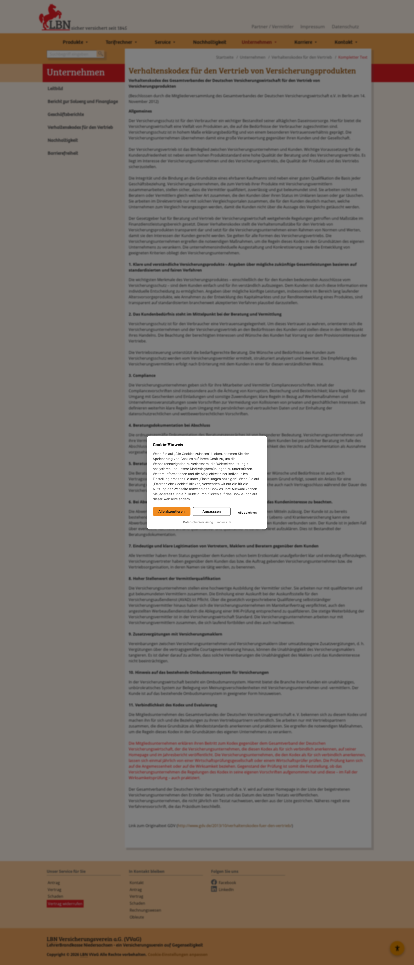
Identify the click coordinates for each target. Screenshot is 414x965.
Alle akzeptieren (171, 511)
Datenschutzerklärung (198, 522)
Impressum (224, 522)
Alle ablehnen (247, 512)
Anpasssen (211, 511)
